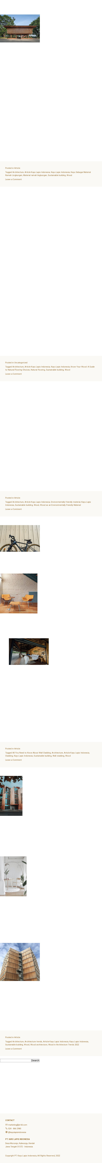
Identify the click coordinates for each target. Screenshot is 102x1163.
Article (17, 168)
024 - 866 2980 (14, 1128)
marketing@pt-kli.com (17, 1125)
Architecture (18, 172)
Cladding (9, 756)
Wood (69, 175)
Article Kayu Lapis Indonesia (37, 172)
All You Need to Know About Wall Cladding (23, 518)
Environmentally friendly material (65, 502)
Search (3, 1057)
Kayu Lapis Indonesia (60, 172)
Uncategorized (20, 363)
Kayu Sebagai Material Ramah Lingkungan (23, 7)
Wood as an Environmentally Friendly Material (25, 382)
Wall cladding (58, 756)
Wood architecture (38, 1045)
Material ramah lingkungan (35, 175)
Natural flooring (38, 370)
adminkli (37, 13)
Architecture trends (33, 1042)
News (3, 1109)
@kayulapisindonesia (17, 1132)
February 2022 (7, 1098)
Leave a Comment (13, 179)
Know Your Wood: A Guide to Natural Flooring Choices (29, 188)
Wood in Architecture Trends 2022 (18, 768)
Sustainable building (57, 175)
